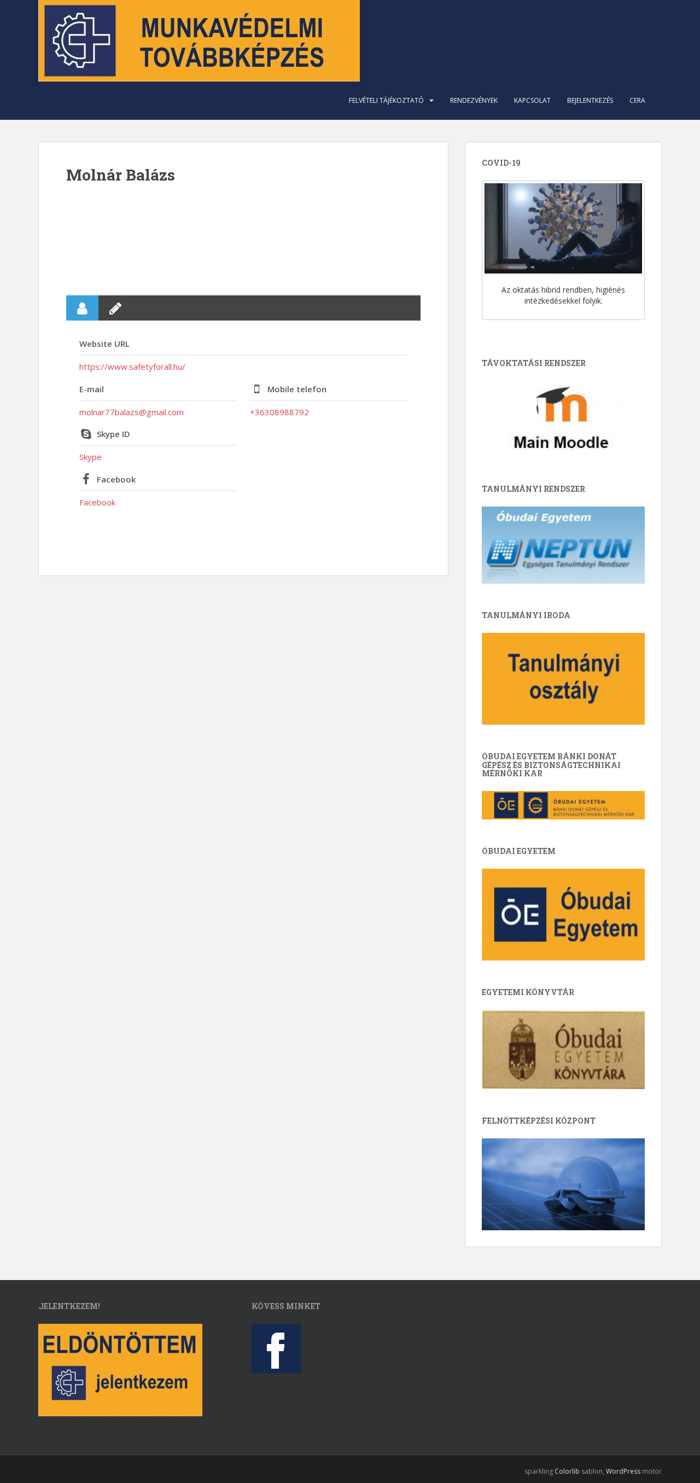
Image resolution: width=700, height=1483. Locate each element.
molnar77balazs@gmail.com (131, 411)
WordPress (623, 1471)
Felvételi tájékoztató (386, 100)
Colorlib (567, 1471)
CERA (637, 100)
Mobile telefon (296, 388)
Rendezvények (474, 100)
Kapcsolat (532, 100)
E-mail (91, 388)
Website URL (104, 343)
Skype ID (113, 433)
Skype (90, 456)
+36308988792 (279, 411)
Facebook (116, 479)
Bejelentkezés (590, 100)
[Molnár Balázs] (243, 238)
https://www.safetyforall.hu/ (132, 366)
